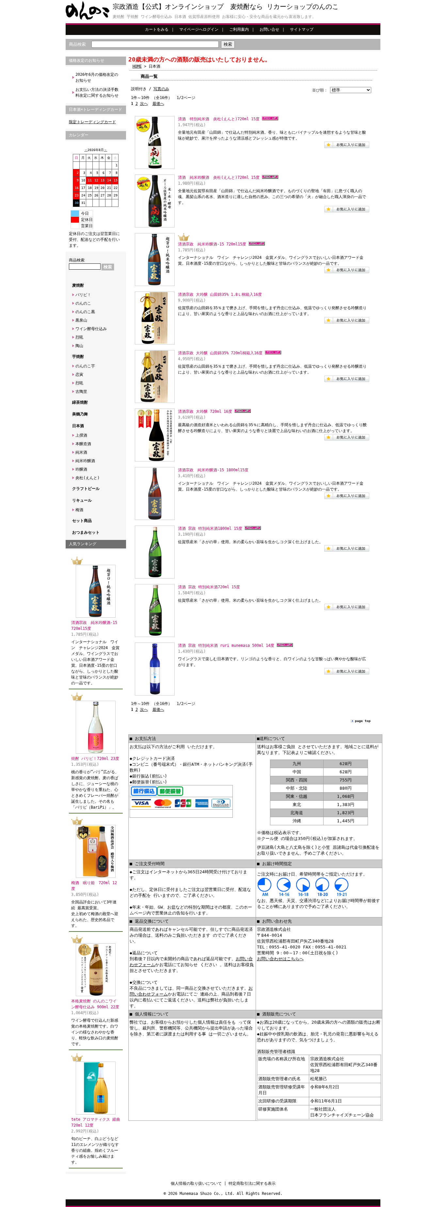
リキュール (82, 500)
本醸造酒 (83, 444)
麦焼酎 (78, 285)
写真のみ (161, 89)
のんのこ (83, 303)
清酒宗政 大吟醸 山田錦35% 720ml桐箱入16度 (220, 353)
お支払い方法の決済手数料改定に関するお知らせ (97, 92)
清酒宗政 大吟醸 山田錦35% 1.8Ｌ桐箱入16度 (220, 294)
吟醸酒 (81, 469)
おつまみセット (86, 532)
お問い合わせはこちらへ (280, 958)
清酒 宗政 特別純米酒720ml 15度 (209, 587)
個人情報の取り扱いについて (196, 1183)
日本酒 (78, 426)
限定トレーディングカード (92, 122)
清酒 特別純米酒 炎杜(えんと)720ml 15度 (219, 119)
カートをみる (156, 29)
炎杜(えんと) (87, 478)
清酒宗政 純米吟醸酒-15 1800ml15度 (213, 470)
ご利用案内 (239, 29)
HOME (137, 66)
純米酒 (81, 452)
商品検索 (77, 44)
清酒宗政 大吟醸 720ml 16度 (205, 411)
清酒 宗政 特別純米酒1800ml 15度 (210, 528)
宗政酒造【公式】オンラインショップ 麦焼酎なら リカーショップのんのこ (226, 6)
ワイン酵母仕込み (91, 329)
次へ (144, 103)
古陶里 (81, 391)
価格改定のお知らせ (86, 60)
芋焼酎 (78, 356)
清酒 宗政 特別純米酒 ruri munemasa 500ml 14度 (226, 645)
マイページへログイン (198, 29)
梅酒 (79, 510)
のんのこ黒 (85, 312)
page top (363, 721)
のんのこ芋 (85, 366)
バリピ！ (83, 295)
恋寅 (79, 374)
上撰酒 (81, 435)
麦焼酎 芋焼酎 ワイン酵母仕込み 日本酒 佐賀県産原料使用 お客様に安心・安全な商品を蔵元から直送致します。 (214, 17)
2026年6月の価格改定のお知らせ (96, 77)
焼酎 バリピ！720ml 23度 (95, 758)
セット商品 (82, 520)
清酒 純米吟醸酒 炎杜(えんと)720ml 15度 (219, 177)
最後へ (158, 103)
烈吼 (79, 337)
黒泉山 (81, 320)
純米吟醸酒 (85, 461)
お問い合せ (269, 29)
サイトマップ (301, 29)
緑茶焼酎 (80, 402)
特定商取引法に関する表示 (252, 1183)
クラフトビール (86, 488)
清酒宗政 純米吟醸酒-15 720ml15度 (212, 244)
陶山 (79, 346)
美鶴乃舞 (80, 414)
